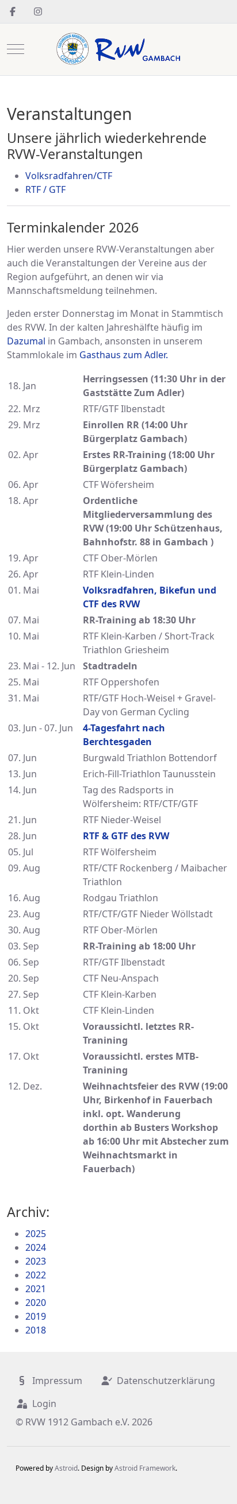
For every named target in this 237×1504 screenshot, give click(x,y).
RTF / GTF (45, 189)
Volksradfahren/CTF (68, 175)
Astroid (66, 1468)
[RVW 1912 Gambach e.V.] (118, 49)
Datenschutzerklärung (166, 1380)
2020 (35, 1302)
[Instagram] (38, 11)
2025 (35, 1233)
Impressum (57, 1380)
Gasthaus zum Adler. (123, 354)
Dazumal (26, 341)
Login (44, 1403)
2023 (35, 1261)
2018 (35, 1330)
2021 (35, 1288)
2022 (35, 1275)
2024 (35, 1247)
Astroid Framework (144, 1468)
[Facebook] (12, 11)
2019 (35, 1316)
